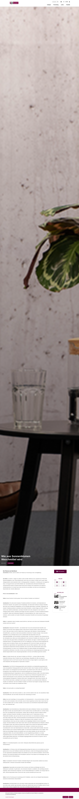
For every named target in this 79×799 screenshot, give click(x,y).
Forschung (55, 4)
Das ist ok (71, 797)
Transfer (68, 4)
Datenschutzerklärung (11, 794)
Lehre (62, 4)
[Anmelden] (69, 1)
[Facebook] (57, 582)
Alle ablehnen (65, 797)
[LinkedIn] (64, 582)
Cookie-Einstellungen (9, 797)
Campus (49, 4)
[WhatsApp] (57, 585)
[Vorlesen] (64, 1)
